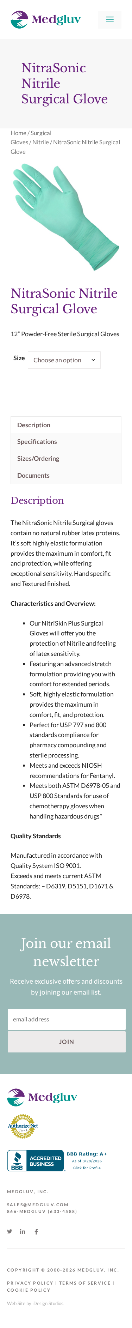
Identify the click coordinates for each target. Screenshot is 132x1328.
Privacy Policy (30, 1283)
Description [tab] (33, 425)
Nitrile (40, 142)
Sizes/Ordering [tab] (38, 458)
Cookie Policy (29, 1290)
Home (18, 133)
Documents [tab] (33, 475)
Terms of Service (85, 1283)
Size (19, 358)
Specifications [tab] (37, 441)
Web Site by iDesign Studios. (35, 1303)
